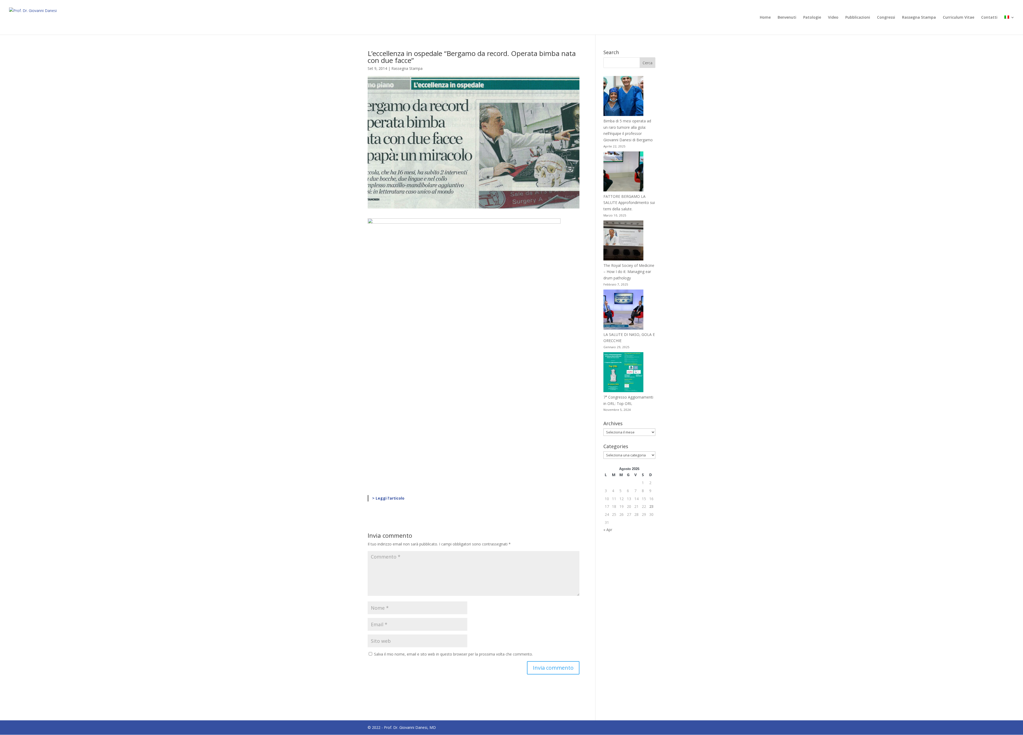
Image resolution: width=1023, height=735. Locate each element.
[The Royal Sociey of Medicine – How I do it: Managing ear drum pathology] (623, 241)
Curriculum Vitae (958, 17)
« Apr (607, 529)
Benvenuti (787, 17)
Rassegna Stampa (919, 17)
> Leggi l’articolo (388, 498)
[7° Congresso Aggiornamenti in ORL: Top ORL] (623, 373)
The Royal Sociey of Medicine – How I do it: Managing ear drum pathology (628, 272)
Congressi (886, 17)
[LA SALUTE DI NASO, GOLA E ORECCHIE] (623, 310)
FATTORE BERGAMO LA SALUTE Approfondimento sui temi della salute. (629, 203)
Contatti (989, 17)
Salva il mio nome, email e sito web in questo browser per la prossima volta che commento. (453, 654)
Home (765, 17)
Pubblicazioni (857, 17)
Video (833, 17)
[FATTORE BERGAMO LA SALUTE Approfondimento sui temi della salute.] (623, 172)
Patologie (812, 17)
